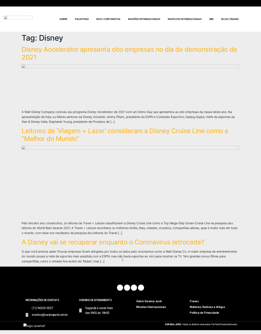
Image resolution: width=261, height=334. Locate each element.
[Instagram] (127, 288)
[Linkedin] (141, 288)
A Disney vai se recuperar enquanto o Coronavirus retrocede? (113, 242)
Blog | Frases (230, 19)
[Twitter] (134, 288)
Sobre (63, 19)
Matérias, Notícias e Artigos (207, 307)
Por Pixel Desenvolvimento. (224, 324)
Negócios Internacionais (185, 19)
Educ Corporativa (108, 19)
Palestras (82, 19)
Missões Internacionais (144, 19)
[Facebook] (120, 288)
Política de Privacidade (204, 312)
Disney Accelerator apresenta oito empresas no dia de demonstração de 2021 (129, 53)
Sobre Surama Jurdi (149, 301)
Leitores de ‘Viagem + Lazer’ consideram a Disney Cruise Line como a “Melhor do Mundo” (125, 134)
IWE (211, 19)
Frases (194, 301)
